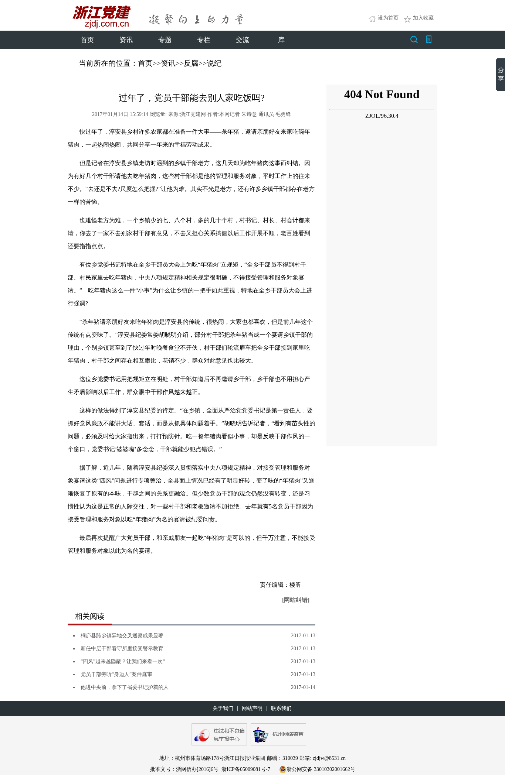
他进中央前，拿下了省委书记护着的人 (125, 687)
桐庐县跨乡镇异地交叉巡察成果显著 (122, 635)
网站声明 (252, 708)
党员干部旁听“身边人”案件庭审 (116, 674)
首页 (87, 40)
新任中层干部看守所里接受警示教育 (122, 648)
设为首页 (388, 18)
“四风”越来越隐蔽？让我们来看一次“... (125, 661)
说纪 (214, 63)
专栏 (203, 40)
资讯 (126, 40)
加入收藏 (423, 18)
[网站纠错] (295, 600)
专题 (165, 40)
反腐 (191, 63)
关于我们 (223, 708)
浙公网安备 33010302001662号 (321, 769)
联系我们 (281, 708)
